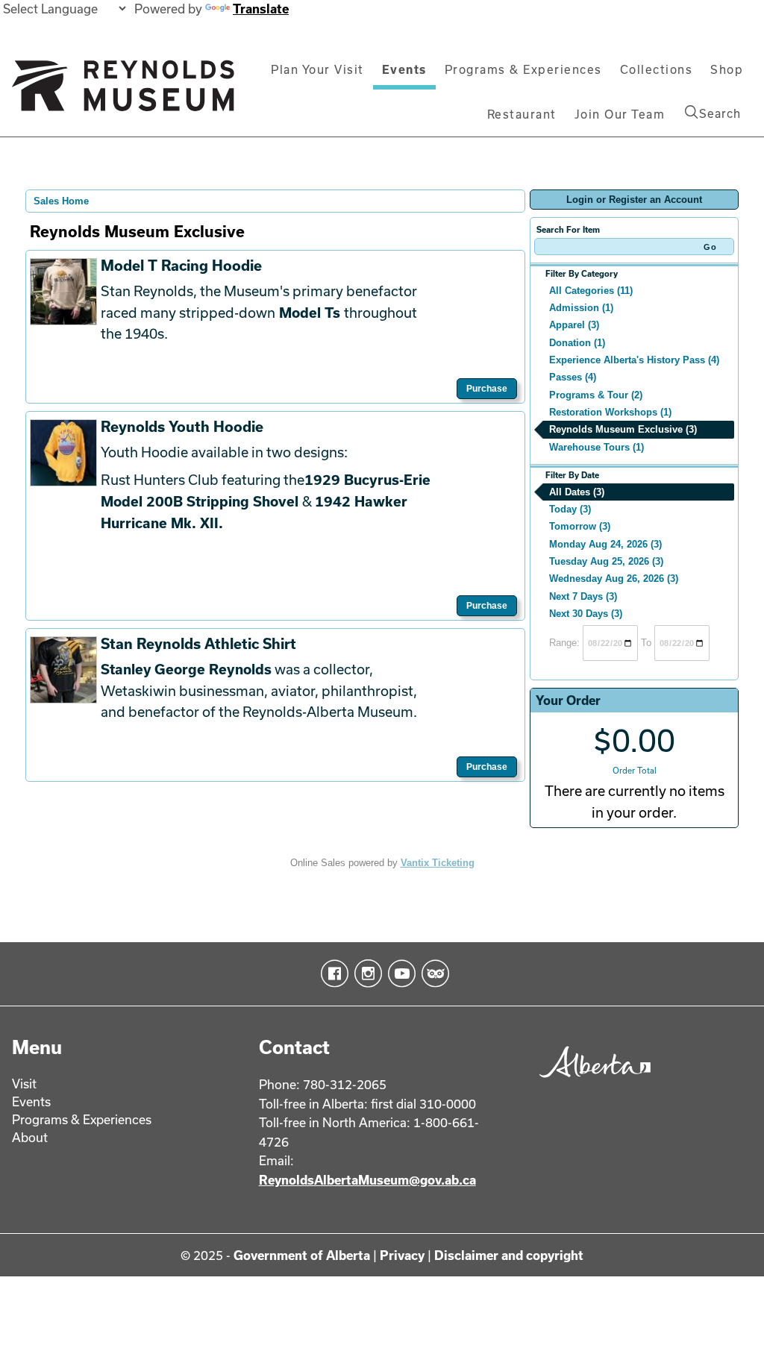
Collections (656, 69)
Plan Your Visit (317, 69)
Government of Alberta (302, 1255)
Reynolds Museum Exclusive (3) (623, 429)
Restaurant (522, 114)
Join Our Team (620, 114)
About (30, 1137)
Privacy (402, 1255)
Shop (726, 69)
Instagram (365, 973)
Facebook (331, 973)
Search (720, 113)
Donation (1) (577, 342)
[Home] (123, 92)
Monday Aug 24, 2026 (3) (605, 544)
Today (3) (570, 509)
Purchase (486, 388)
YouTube (399, 973)
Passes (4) (572, 377)
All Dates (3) (576, 492)
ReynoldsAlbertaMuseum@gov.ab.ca (367, 1180)
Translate (261, 8)
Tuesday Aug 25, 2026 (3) (606, 561)
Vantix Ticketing (438, 862)
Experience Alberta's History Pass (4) (634, 360)
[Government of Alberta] (591, 1081)
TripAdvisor (432, 973)
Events (404, 69)
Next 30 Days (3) (585, 613)
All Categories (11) (591, 290)
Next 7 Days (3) (583, 596)
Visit (24, 1083)
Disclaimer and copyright (508, 1255)
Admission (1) (581, 307)
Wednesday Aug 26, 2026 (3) (613, 578)
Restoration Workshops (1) (610, 412)
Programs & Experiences (523, 69)
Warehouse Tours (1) (596, 447)
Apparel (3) (574, 324)
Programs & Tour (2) (595, 395)
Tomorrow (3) (579, 526)
